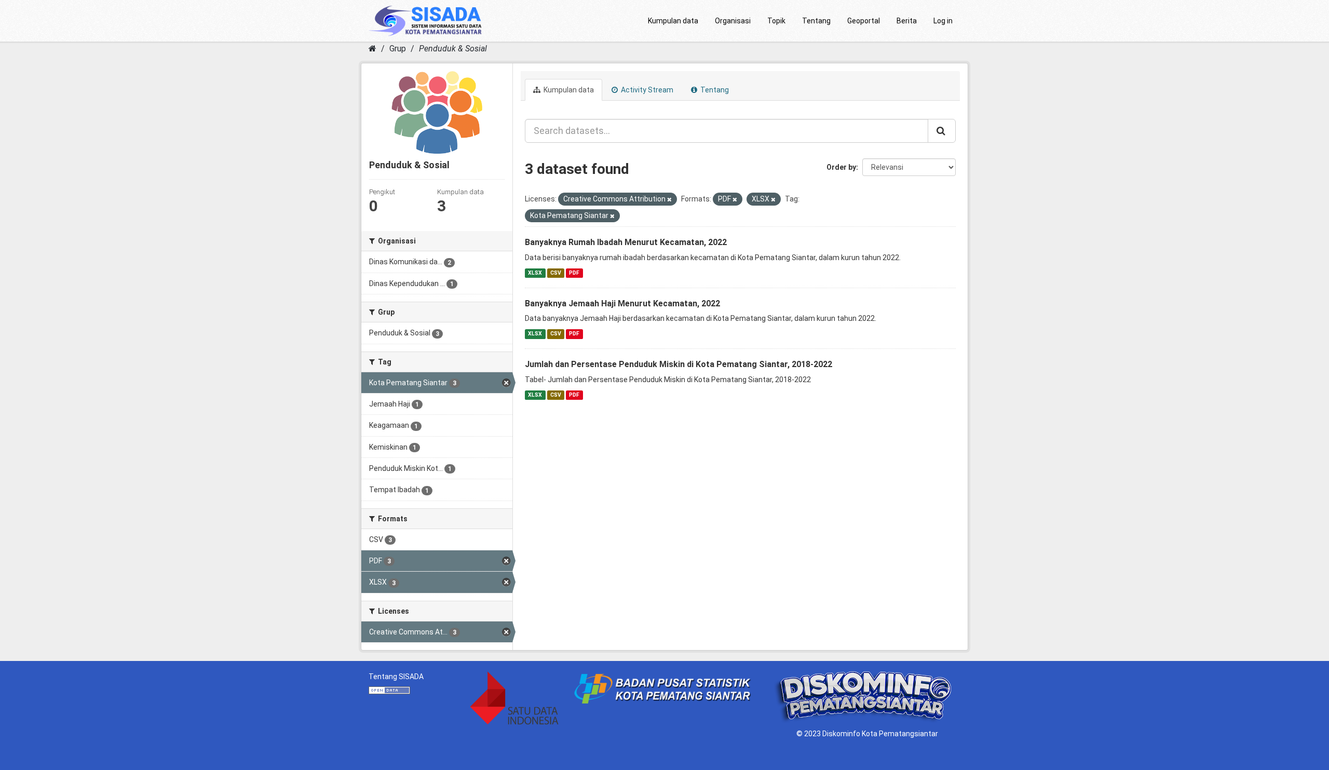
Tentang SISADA (396, 676)
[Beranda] (372, 48)
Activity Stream (646, 90)
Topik (776, 21)
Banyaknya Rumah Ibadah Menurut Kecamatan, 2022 (626, 242)
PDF (574, 272)
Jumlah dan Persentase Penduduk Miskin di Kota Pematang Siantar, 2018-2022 (678, 364)
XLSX (535, 272)
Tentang (816, 21)
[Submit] (942, 131)
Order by (841, 167)
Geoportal (863, 21)
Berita (907, 21)
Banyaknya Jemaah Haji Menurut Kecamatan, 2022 (622, 303)
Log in (943, 21)
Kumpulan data (673, 21)
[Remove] (669, 199)
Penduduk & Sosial (453, 48)
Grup (397, 48)
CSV (555, 272)
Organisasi (733, 21)
